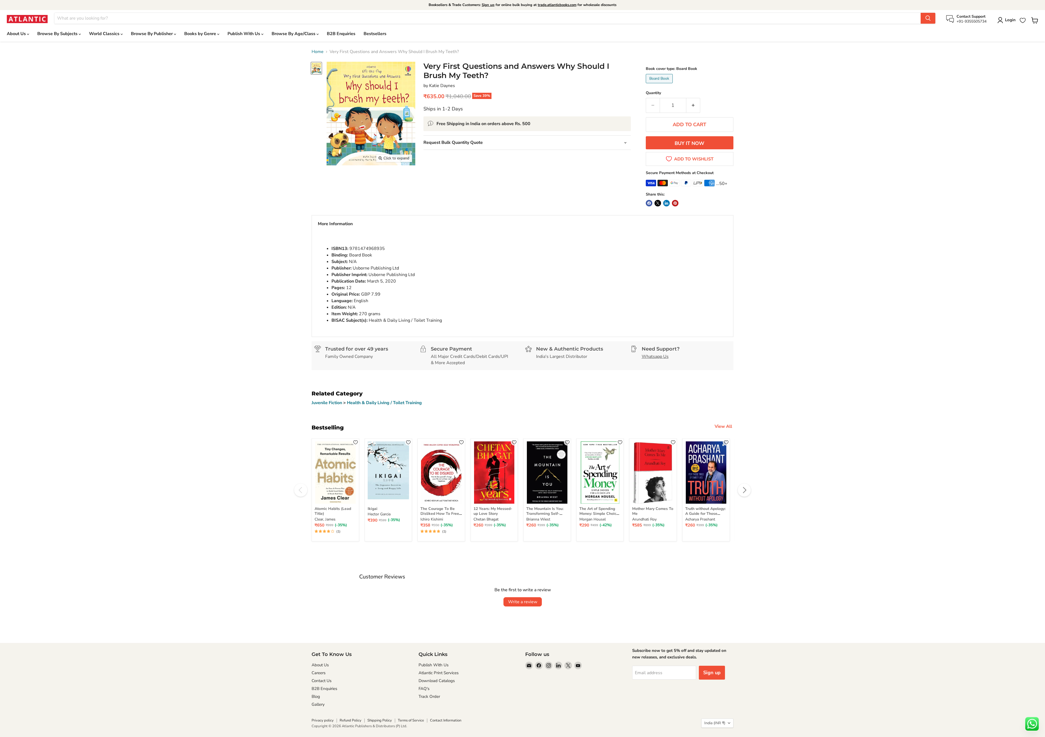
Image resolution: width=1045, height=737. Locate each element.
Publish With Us (244, 34)
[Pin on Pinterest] (675, 203)
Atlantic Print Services (439, 673)
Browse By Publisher (152, 34)
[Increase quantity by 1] (693, 105)
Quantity (653, 93)
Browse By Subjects (58, 34)
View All (723, 426)
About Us (17, 34)
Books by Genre (200, 34)
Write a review (522, 602)
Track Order (429, 696)
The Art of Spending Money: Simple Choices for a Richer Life (599, 513)
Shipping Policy (379, 720)
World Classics (105, 34)
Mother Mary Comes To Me (652, 511)
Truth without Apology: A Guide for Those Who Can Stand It (705, 513)
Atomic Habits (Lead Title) (333, 511)
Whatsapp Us (655, 357)
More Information (335, 224)
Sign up (488, 4)
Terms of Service (411, 720)
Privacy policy (323, 720)
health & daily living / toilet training (384, 403)
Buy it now (689, 143)
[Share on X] (657, 203)
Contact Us (321, 680)
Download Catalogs (437, 680)
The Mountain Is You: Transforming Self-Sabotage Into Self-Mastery (544, 516)
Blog (316, 696)
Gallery (318, 704)
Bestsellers (375, 34)
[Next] (744, 490)
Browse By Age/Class (294, 34)
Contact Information (445, 720)
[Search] (928, 18)
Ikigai (372, 508)
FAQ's (424, 688)
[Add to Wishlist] (355, 442)
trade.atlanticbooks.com (557, 4)
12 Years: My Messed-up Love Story (493, 511)
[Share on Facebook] (649, 203)
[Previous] (300, 490)
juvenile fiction (327, 403)
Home (318, 51)
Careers (318, 673)
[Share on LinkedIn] (666, 203)
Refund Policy (350, 720)
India (714, 723)
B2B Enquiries (341, 34)
